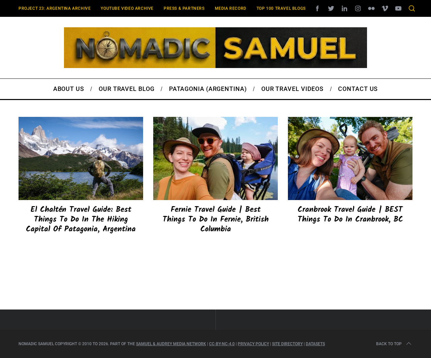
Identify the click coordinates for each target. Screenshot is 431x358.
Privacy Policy (253, 343)
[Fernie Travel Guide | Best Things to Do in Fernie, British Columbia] (215, 158)
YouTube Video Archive (127, 8)
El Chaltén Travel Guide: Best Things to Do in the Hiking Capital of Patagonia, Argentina (81, 220)
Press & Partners (184, 8)
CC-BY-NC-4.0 (222, 343)
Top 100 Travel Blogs (281, 8)
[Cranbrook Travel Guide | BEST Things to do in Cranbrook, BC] (350, 158)
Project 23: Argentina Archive (55, 8)
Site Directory (287, 343)
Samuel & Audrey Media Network (171, 343)
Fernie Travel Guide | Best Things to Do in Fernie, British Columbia (216, 220)
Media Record (230, 8)
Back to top (389, 343)
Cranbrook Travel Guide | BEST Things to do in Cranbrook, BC (350, 215)
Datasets (315, 343)
